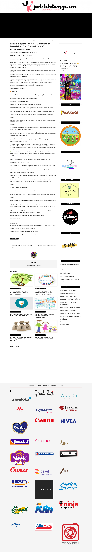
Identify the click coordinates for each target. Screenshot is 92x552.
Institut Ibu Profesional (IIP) (16, 288)
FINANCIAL (48, 33)
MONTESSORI (27, 36)
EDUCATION (19, 36)
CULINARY (35, 33)
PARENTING (12, 36)
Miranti (14, 49)
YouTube (61, 385)
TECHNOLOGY (55, 33)
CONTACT (23, 33)
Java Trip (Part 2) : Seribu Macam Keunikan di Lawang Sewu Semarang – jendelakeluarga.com (70, 318)
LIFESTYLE (68, 33)
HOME (11, 33)
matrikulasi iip (14, 238)
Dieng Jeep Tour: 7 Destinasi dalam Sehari (69, 269)
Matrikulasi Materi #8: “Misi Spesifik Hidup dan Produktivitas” (44, 316)
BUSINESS (62, 33)
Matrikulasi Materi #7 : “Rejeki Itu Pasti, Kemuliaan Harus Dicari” (21, 339)
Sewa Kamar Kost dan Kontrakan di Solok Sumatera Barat (69, 265)
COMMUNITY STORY (50, 36)
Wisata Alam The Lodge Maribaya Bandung (70, 307)
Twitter (39, 385)
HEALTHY (29, 33)
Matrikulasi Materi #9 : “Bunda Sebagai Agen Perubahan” (21, 315)
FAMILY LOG (74, 33)
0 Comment (28, 49)
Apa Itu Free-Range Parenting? (67, 276)
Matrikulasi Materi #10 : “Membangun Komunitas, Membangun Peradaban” (43, 292)
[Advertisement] (46, 22)
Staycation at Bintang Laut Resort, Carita (70, 313)
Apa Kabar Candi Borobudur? (68, 293)
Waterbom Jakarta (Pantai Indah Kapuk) (70, 299)
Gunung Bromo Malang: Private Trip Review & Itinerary (70, 280)
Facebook (32, 385)
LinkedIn (54, 385)
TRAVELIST (41, 33)
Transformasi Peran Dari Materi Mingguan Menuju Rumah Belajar (19, 292)
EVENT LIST (41, 36)
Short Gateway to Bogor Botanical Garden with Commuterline (70, 323)
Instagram (46, 385)
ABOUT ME (17, 33)
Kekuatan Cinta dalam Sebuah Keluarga (47, 245)
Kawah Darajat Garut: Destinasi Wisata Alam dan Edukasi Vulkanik (70, 272)
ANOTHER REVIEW (60, 36)
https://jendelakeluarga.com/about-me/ (69, 71)
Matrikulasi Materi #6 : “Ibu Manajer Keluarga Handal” (44, 338)
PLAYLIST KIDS (34, 36)
